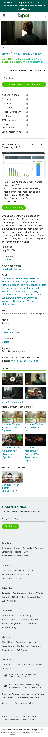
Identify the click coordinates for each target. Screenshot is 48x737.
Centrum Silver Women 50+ (17, 294)
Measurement (9, 574)
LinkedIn (39, 664)
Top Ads (6, 593)
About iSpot (7, 642)
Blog (29, 615)
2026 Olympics (9, 601)
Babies (5, 341)
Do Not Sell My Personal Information (18, 703)
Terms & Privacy (29, 716)
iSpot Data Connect (11, 555)
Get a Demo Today (14, 207)
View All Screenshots (13, 402)
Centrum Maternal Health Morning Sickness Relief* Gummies (24, 285)
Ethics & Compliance (11, 720)
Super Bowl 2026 (10, 597)
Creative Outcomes (29, 619)
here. (37, 697)
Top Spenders (19, 593)
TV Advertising (9, 627)
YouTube (18, 269)
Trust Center (28, 720)
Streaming (7, 551)
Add (13, 329)
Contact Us (22, 646)
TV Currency (30, 623)
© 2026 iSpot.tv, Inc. (10, 716)
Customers (21, 642)
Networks (27, 548)
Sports (18, 551)
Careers (33, 642)
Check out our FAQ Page (25, 360)
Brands (17, 548)
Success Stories (9, 619)
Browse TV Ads (36, 593)
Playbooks (16, 623)
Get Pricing (21, 650)
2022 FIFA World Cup (30, 597)
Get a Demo (8, 650)
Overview (6, 548)
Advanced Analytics (11, 578)
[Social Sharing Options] (3, 48)
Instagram (7, 668)
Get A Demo (10, 526)
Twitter (17, 664)
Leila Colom (8, 332)
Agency (38, 548)
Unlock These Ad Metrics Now (24, 84)
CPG (26, 551)
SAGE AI (27, 555)
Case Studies (18, 615)
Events (5, 623)
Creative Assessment (24, 570)
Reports (6, 615)
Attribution (23, 574)
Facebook (7, 269)
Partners (35, 646)
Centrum (7, 259)
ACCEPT (12, 735)
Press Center (8, 646)
